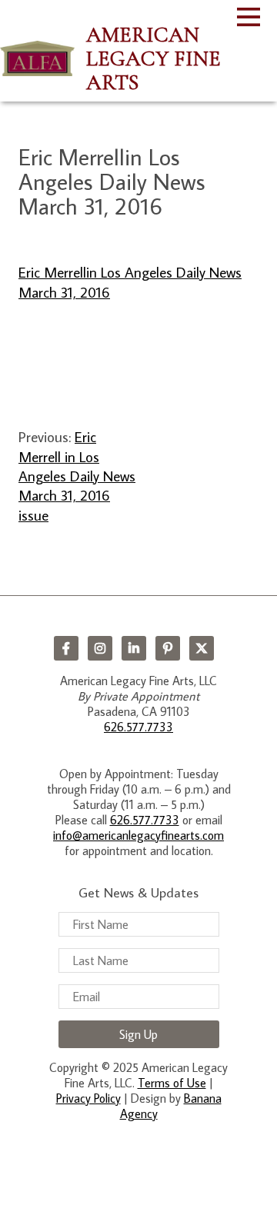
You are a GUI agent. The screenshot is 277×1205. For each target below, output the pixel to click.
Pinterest (167, 648)
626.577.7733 (138, 726)
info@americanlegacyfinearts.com (138, 835)
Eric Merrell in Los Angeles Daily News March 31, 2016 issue (76, 475)
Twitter (201, 648)
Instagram (100, 648)
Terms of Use (172, 1082)
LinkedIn (134, 648)
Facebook (66, 648)
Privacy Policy (88, 1098)
